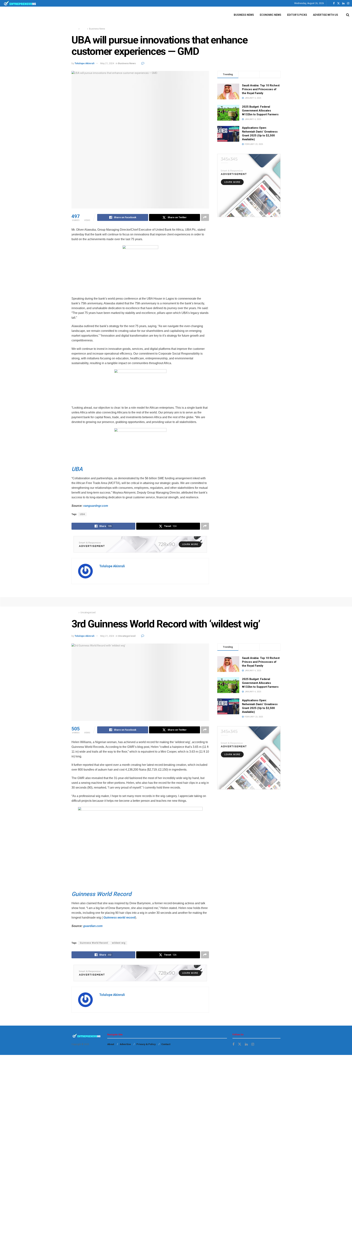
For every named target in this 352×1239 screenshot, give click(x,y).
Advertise (125, 1044)
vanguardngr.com (95, 505)
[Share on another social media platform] (205, 217)
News (83, 29)
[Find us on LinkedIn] (343, 3)
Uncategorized (88, 612)
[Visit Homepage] (20, 3)
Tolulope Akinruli (84, 63)
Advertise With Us (325, 14)
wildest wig (118, 943)
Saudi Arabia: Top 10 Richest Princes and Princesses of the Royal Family (261, 89)
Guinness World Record (94, 943)
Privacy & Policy (146, 1044)
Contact (165, 1044)
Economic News (270, 14)
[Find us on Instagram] (348, 3)
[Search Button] (347, 14)
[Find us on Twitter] (338, 3)
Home (75, 29)
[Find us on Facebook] (334, 3)
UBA (82, 514)
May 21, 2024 (107, 63)
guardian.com (92, 926)
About (110, 1044)
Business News (244, 14)
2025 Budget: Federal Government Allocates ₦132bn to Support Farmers (260, 110)
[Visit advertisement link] (140, 544)
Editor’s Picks (297, 14)
